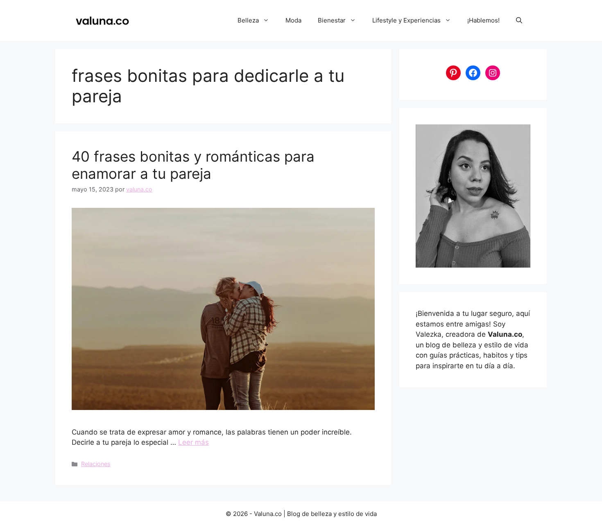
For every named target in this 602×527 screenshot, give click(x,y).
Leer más (193, 442)
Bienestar (332, 20)
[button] (519, 20)
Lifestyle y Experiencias (406, 20)
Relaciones (96, 463)
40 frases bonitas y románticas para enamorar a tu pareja (193, 165)
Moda (293, 20)
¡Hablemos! (483, 20)
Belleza (248, 20)
